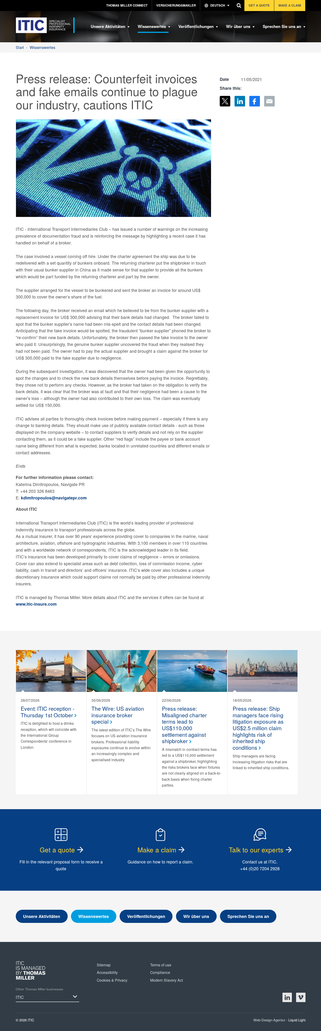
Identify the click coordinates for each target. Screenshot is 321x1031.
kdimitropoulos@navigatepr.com (54, 498)
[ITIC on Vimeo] (300, 997)
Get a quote (57, 849)
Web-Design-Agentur (269, 1019)
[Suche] (239, 5)
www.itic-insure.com (36, 604)
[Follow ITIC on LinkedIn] (287, 997)
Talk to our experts (256, 849)
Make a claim (156, 849)
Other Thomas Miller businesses (39, 989)
